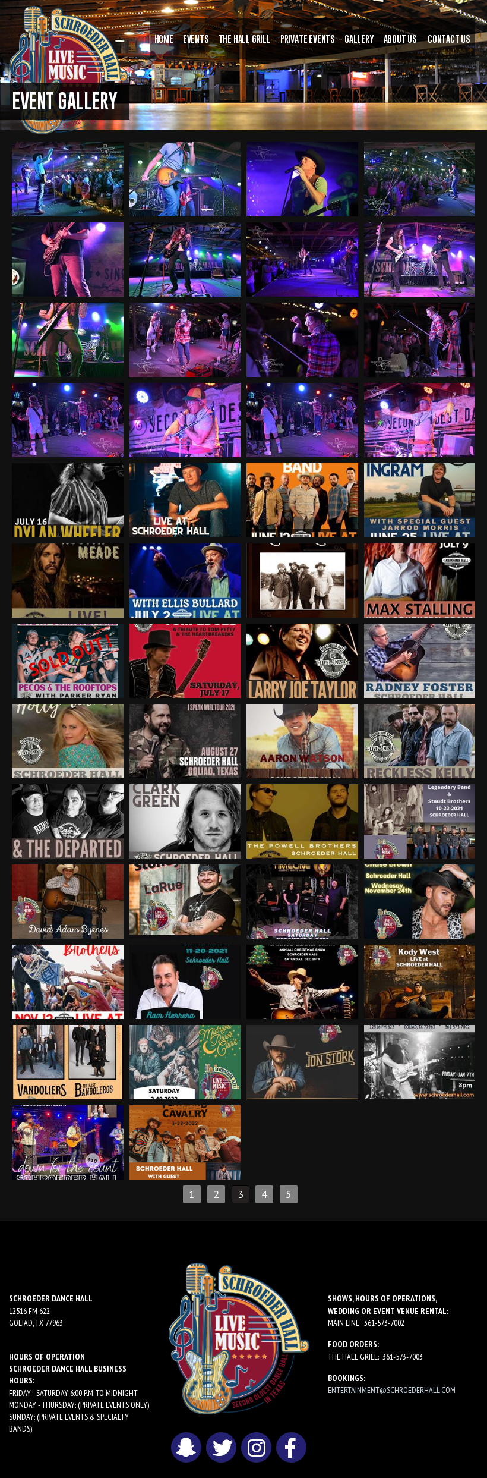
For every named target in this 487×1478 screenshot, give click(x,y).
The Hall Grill (245, 38)
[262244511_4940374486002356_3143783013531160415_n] (302, 981)
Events (196, 38)
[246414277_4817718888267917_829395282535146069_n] (420, 820)
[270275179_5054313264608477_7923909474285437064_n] (185, 1061)
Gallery (359, 38)
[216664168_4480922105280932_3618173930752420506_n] (420, 579)
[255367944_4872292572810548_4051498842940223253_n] (68, 981)
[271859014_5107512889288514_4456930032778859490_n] (302, 1061)
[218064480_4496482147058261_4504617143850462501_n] (302, 659)
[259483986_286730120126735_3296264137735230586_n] (420, 178)
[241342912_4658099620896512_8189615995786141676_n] (420, 740)
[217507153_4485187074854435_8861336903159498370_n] (68, 659)
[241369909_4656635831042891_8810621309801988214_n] (68, 820)
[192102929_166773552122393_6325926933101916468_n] (68, 338)
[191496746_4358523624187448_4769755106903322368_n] (68, 579)
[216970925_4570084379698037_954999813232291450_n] (420, 659)
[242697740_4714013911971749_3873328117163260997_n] (185, 820)
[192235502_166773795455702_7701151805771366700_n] (68, 258)
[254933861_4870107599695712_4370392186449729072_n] (420, 900)
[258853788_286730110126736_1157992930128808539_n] (68, 178)
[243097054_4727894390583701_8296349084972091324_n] (302, 820)
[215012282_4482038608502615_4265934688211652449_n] (302, 579)
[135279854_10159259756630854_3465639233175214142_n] (420, 419)
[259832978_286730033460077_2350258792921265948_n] (302, 178)
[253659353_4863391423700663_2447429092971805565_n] (302, 900)
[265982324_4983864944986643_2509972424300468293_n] (68, 1061)
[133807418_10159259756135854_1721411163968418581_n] (185, 338)
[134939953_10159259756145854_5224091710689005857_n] (68, 419)
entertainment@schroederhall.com (392, 1390)
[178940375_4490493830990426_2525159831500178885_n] (68, 499)
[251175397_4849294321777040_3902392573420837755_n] (68, 900)
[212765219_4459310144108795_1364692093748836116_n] (185, 579)
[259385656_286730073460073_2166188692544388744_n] (185, 178)
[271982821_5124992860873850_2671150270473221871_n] (68, 1141)
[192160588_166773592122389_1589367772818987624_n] (302, 258)
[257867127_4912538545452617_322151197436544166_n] (185, 981)
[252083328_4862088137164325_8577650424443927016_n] (185, 900)
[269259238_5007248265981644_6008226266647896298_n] (420, 981)
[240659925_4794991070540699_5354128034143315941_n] (302, 740)
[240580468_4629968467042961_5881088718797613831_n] (185, 740)
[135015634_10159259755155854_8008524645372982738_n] (185, 419)
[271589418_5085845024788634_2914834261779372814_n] (420, 1061)
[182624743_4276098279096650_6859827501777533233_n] (185, 499)
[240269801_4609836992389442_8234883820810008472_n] (68, 740)
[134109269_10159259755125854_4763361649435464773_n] (302, 338)
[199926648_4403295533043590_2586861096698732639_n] (302, 499)
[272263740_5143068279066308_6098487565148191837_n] (185, 1141)
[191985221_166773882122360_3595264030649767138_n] (185, 258)
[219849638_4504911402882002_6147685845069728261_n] (185, 659)
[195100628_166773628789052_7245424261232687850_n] (420, 258)
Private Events (307, 38)
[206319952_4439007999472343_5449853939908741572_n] (420, 499)
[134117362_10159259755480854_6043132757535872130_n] (420, 338)
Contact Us (449, 38)
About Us (400, 38)
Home (163, 38)
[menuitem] (164, 38)
